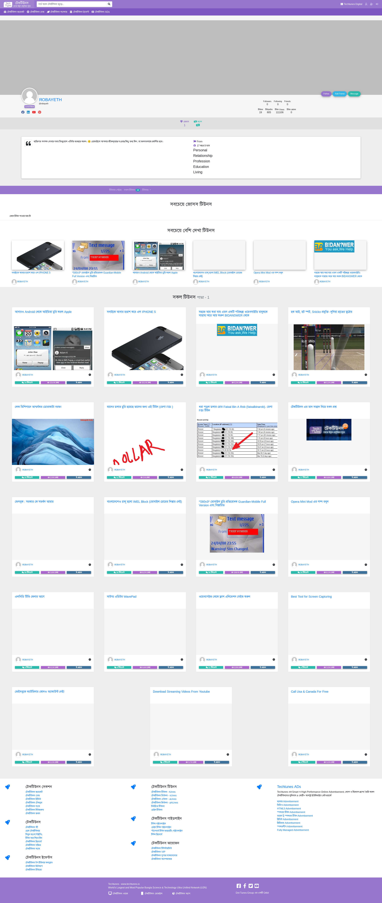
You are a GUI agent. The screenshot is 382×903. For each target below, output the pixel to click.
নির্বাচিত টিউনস (158, 806)
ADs (102, 11)
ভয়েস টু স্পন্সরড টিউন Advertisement (295, 815)
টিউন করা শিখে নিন (34, 837)
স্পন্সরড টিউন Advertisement (291, 812)
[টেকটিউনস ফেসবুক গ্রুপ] (245, 886)
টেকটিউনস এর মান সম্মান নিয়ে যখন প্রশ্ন (313, 407)
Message (354, 94)
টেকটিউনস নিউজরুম (35, 809)
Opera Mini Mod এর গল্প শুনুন (268, 272)
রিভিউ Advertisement (287, 819)
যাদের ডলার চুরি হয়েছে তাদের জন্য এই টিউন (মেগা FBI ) (140, 407)
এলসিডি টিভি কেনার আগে (29, 597)
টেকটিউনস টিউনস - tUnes (163, 791)
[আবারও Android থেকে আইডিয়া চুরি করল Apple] (159, 263)
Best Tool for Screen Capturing (311, 597)
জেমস (186, 123)
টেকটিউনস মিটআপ (34, 866)
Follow (326, 94)
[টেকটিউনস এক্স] (251, 886)
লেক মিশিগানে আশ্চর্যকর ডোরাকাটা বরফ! (38, 407)
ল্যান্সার (58, 11)
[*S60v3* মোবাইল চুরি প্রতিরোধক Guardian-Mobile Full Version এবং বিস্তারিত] (98, 258)
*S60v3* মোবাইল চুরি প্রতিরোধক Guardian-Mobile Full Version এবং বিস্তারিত (232, 503)
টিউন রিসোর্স (156, 834)
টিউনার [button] (145, 189)
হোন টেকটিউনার (33, 830)
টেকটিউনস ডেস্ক (33, 795)
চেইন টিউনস (156, 809)
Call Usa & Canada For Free (309, 692)
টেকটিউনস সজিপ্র (33, 845)
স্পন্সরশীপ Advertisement (289, 826)
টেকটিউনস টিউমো (34, 869)
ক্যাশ (199, 121)
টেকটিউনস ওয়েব (120, 893)
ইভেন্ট (81, 11)
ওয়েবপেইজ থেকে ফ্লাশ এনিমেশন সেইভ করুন (224, 597)
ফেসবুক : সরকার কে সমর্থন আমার (34, 502)
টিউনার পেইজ (115, 189)
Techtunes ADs (289, 786)
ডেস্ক (37, 11)
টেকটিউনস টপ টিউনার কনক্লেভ (39, 862)
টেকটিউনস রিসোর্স (34, 841)
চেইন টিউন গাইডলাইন (161, 827)
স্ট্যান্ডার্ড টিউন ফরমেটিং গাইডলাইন (166, 830)
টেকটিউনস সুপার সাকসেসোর (164, 855)
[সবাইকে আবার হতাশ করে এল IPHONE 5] (38, 266)
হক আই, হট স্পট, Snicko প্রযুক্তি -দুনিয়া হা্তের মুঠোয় (321, 312)
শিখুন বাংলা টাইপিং (34, 834)
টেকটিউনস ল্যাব (33, 806)
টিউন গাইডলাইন (158, 823)
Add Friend (339, 94)
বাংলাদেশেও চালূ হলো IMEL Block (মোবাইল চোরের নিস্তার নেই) (144, 502)
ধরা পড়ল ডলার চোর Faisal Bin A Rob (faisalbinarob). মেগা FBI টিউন (235, 408)
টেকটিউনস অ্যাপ (182, 893)
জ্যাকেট (15, 11)
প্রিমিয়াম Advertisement (288, 822)
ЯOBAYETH (50, 99)
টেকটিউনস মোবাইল (153, 893)
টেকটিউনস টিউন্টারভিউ (161, 848)
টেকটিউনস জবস (33, 813)
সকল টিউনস (131, 189)
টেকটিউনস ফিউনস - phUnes (164, 802)
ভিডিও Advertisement (288, 805)
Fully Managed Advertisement (293, 830)
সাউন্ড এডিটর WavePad (121, 597)
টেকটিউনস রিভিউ (33, 799)
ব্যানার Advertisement (287, 801)
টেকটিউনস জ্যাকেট (34, 791)
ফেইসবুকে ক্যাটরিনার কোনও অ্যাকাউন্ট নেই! (39, 692)
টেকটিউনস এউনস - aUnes (163, 799)
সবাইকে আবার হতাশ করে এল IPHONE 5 (31, 272)
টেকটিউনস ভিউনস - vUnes (164, 795)
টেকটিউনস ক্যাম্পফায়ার (161, 859)
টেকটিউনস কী (32, 827)
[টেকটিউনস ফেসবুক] (239, 886)
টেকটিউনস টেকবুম (34, 802)
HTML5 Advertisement (289, 808)
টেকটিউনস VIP (158, 851)
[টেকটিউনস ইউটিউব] (257, 886)
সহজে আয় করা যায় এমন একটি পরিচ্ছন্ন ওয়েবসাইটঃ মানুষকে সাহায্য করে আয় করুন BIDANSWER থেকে (233, 313)
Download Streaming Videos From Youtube (181, 692)
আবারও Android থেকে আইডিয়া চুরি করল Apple (155, 272)
